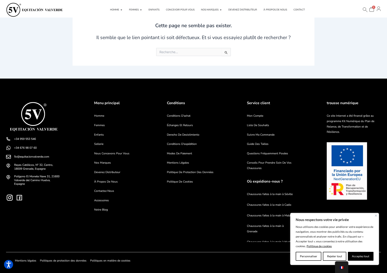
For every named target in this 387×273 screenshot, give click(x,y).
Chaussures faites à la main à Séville (270, 194)
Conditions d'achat (178, 116)
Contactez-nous (104, 191)
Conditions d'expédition (182, 144)
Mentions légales (178, 163)
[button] (8, 264)
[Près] (376, 216)
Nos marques (102, 163)
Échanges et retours (180, 125)
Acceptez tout (360, 256)
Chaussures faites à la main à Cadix (269, 205)
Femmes (99, 125)
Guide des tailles (257, 144)
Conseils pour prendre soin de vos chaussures (269, 165)
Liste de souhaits (258, 125)
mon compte (255, 116)
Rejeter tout (334, 256)
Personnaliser (308, 256)
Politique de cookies (319, 246)
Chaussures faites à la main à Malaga (270, 215)
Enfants (99, 135)
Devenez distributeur (107, 172)
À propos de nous (106, 182)
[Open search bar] (365, 9)
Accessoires (101, 200)
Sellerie (98, 144)
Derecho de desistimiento (183, 135)
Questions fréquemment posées (267, 153)
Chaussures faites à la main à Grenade (265, 228)
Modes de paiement (179, 153)
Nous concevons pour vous (111, 153)
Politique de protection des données (190, 172)
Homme (99, 116)
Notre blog (101, 210)
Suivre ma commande (261, 135)
